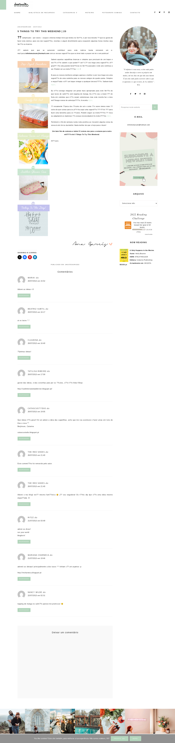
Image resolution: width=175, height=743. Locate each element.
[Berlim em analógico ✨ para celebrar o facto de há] (62, 721)
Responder (24, 295)
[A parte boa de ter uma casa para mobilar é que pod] (162, 721)
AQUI (78, 69)
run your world (23, 532)
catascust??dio (37, 408)
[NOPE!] (172, 738)
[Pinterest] (141, 94)
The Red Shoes (36, 452)
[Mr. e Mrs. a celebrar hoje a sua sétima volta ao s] (12, 721)
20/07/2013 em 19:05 (36, 412)
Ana (134, 223)
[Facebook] (132, 94)
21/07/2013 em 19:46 (36, 558)
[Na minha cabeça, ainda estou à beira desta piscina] (87, 721)
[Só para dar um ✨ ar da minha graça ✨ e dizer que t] (137, 721)
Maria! (31, 278)
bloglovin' (21, 535)
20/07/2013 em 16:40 (36, 343)
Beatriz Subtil (36, 309)
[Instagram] (146, 94)
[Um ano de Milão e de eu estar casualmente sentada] (37, 721)
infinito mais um (24, 5)
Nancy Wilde (35, 592)
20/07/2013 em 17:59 (36, 374)
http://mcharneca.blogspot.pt (30, 573)
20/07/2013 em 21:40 (36, 455)
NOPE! (135, 738)
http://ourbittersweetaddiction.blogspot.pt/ (35, 389)
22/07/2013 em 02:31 (36, 595)
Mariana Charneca (38, 555)
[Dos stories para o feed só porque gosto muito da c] (112, 721)
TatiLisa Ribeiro (37, 371)
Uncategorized (24, 27)
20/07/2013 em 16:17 (36, 312)
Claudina (33, 340)
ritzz (31, 517)
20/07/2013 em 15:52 (36, 281)
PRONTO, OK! (119, 738)
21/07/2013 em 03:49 (36, 521)
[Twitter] (136, 94)
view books (148, 234)
